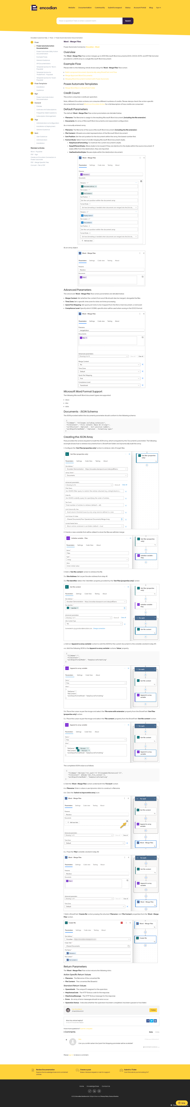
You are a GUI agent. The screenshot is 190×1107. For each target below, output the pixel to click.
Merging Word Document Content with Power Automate (87, 79)
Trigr (36, 120)
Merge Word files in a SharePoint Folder (80, 88)
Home (81, 1086)
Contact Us (106, 1086)
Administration (42, 140)
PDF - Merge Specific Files (40, 162)
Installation (41, 87)
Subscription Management (46, 116)
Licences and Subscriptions (46, 110)
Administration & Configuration (48, 123)
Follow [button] (153, 1010)
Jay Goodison (77, 1009)
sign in (71, 1055)
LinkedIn (155, 1020)
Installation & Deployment (46, 126)
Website (71, 8)
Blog (151, 8)
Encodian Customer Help (39, 38)
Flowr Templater (41, 83)
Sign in (158, 8)
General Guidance (43, 60)
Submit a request (115, 8)
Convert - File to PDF (38, 165)
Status (128, 8)
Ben (80, 1039)
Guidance (40, 90)
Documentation (85, 8)
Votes (157, 1032)
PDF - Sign (34, 154)
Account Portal (140, 8)
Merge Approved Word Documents (78, 76)
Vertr (36, 133)
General (38, 103)
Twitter (151, 1020)
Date (151, 1032)
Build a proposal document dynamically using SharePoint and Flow (91, 72)
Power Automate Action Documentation (69, 38)
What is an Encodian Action (94, 104)
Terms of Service (114, 1096)
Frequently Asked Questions (47, 113)
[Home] (44, 7)
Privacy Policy (104, 1096)
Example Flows (42, 57)
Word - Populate (36, 152)
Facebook (148, 1020)
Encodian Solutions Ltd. (82, 1096)
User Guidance (42, 137)
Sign (36, 94)
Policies (39, 106)
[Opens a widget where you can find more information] (182, 1103)
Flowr (51, 38)
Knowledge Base (93, 1086)
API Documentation (44, 64)
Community (100, 8)
